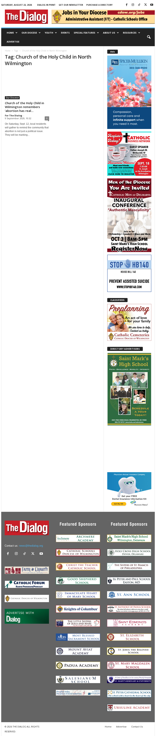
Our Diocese (29, 32)
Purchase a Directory (99, 4)
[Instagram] (132, 5)
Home (10, 32)
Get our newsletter (71, 4)
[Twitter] (145, 5)
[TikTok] (139, 5)
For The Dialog (13, 115)
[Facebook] (126, 5)
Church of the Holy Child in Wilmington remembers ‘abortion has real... (24, 107)
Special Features (84, 32)
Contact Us (137, 726)
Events (65, 32)
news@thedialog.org (31, 545)
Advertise (13, 41)
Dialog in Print (46, 4)
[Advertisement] (129, 448)
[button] (148, 37)
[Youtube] (151, 5)
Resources (129, 32)
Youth (49, 32)
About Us (109, 32)
